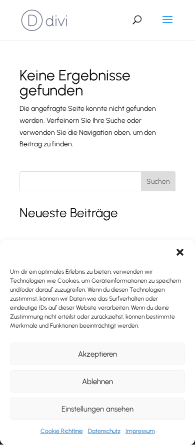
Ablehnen (97, 381)
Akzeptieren (97, 354)
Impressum (140, 431)
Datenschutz (104, 431)
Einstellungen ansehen (98, 409)
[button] (180, 252)
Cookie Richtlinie (61, 431)
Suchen (158, 181)
